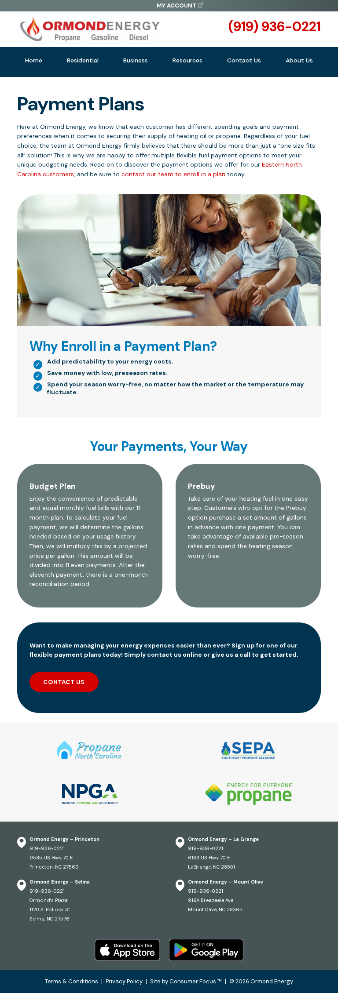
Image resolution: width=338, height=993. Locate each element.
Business (135, 60)
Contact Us (244, 60)
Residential (83, 60)
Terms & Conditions (71, 981)
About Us (299, 60)
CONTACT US (63, 682)
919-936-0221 (47, 848)
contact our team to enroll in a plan (173, 174)
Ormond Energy (271, 981)
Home (33, 60)
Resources (187, 60)
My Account (176, 5)
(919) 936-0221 (274, 27)
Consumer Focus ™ (195, 981)
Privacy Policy (124, 981)
